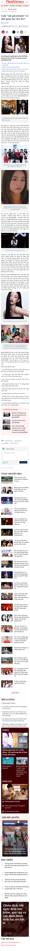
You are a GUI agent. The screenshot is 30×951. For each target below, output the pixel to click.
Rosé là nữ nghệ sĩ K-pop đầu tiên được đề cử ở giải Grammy (20, 510)
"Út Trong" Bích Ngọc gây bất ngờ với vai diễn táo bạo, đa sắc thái (21, 542)
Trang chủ (3, 9)
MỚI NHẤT (6, 5)
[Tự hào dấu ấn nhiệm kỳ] (8, 760)
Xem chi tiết (8, 933)
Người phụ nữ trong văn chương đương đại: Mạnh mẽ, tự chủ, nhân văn (21, 500)
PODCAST (7, 781)
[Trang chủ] (2, 6)
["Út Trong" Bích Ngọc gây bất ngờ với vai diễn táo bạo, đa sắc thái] (7, 543)
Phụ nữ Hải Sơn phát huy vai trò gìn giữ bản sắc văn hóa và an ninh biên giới (21, 660)
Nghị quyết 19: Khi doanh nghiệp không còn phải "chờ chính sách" (15, 851)
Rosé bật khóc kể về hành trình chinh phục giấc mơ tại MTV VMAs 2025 (21, 575)
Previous (2, 838)
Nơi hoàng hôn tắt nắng (12, 811)
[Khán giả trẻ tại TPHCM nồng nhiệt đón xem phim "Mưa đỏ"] (7, 490)
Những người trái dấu (8, 703)
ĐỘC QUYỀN (12, 5)
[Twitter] (13, 32)
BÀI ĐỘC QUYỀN (10, 817)
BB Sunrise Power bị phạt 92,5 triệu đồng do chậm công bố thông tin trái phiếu (16, 896)
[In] (21, 32)
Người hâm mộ (9, 440)
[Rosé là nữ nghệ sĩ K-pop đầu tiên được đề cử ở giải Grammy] (7, 511)
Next (27, 838)
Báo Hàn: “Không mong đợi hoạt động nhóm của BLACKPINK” (15, 64)
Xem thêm (15, 693)
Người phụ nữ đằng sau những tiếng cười (21, 648)
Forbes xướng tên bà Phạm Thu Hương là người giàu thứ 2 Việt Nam (17, 888)
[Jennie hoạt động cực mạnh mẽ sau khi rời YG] (15, 305)
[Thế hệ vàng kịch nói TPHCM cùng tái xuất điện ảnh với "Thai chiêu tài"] (7, 521)
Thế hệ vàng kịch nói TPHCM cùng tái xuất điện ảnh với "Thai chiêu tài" (20, 521)
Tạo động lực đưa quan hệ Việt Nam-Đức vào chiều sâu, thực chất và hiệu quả (14, 720)
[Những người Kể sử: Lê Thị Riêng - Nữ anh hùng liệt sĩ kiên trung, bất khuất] (15, 740)
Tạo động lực (18, 440)
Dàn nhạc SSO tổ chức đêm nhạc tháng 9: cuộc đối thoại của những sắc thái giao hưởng (21, 564)
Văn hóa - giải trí (12, 9)
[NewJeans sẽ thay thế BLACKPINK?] (6, 421)
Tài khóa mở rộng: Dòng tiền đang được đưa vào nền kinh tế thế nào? (15, 880)
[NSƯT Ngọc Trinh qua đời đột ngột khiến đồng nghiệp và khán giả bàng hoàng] (7, 618)
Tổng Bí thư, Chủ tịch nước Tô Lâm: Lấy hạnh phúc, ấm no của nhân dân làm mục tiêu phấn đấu (14, 713)
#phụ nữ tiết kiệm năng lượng (10, 942)
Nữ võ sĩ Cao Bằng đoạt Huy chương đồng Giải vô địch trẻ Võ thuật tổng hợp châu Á (21, 639)
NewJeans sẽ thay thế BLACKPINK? (11, 67)
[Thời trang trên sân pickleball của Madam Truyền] (7, 480)
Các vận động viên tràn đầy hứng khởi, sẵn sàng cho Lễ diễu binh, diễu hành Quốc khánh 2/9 (21, 672)
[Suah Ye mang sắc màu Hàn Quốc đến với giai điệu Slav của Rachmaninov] (7, 532)
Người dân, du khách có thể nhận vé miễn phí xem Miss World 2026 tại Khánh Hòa (14, 725)
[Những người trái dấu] (15, 792)
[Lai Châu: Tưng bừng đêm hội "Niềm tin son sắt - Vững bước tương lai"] (7, 585)
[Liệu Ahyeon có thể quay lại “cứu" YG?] (15, 240)
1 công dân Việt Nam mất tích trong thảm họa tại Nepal (14, 707)
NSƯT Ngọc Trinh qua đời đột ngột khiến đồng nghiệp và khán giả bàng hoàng (21, 618)
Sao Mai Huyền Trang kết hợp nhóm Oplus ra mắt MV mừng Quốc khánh (21, 607)
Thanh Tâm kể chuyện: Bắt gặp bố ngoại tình (15, 807)
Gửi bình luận (23, 462)
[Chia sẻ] (17, 32)
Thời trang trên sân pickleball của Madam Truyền (21, 479)
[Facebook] (6, 32)
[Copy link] (25, 32)
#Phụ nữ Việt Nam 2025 (8, 945)
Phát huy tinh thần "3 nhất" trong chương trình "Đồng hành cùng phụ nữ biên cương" (22, 771)
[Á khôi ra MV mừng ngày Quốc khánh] (7, 683)
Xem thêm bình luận (7, 468)
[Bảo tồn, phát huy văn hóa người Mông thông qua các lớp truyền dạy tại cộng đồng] (7, 553)
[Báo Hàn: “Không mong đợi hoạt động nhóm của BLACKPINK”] (6, 414)
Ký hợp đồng (5, 443)
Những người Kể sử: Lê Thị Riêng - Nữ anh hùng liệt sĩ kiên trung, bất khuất (14, 752)
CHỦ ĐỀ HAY (7, 938)
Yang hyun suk (14, 443)
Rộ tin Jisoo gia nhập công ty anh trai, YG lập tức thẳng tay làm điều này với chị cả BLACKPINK (15, 70)
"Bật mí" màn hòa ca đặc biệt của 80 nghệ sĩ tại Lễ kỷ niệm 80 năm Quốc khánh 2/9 (21, 628)
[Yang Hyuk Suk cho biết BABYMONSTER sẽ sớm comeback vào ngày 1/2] (15, 154)
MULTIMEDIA (19, 5)
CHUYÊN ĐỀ (25, 5)
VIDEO (5, 730)
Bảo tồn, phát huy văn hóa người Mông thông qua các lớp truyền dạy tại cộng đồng (21, 553)
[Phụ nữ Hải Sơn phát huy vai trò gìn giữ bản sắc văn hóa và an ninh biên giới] (7, 660)
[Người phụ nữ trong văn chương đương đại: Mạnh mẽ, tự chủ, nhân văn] (7, 500)
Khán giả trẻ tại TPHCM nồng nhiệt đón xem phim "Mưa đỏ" (21, 489)
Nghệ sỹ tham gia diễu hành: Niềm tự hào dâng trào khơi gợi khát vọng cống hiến (21, 596)
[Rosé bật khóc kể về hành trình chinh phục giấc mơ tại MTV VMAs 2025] (7, 574)
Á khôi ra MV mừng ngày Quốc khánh (20, 682)
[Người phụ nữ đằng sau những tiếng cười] (7, 650)
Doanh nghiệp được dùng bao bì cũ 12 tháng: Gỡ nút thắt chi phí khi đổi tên (16, 873)
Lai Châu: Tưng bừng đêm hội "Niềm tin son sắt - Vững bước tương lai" (21, 585)
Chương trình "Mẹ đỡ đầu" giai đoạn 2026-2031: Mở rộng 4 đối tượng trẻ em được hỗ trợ (16, 865)
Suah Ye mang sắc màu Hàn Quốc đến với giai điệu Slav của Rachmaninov (21, 532)
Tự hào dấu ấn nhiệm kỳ (6, 767)
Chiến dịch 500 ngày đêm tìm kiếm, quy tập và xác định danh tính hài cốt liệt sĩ (14, 914)
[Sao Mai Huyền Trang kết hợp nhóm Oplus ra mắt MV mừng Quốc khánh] (7, 607)
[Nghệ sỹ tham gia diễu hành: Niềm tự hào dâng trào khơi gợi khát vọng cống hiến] (7, 596)
